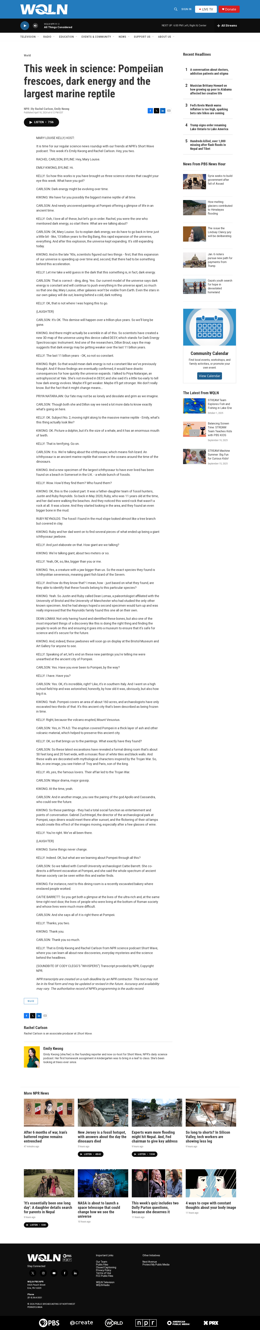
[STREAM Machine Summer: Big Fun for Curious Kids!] (194, 456)
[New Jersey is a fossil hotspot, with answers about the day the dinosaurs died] (103, 1113)
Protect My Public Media (156, 1264)
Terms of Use (103, 1273)
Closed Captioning (106, 1267)
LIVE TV (207, 9)
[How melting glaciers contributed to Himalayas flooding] (194, 207)
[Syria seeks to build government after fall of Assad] (194, 181)
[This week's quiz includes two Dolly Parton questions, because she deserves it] (157, 1183)
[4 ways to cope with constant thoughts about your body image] (211, 1183)
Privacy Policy (103, 1270)
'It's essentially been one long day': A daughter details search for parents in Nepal (48, 1207)
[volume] (35, 26)
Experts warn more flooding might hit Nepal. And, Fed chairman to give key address (155, 1136)
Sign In (186, 9)
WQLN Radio (103, 1285)
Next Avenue (150, 1261)
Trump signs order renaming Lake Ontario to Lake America (209, 127)
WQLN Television (105, 1282)
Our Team (101, 1261)
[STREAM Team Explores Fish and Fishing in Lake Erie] (194, 406)
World (27, 55)
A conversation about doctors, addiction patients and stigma (209, 71)
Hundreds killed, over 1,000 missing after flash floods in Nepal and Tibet (208, 145)
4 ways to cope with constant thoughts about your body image (211, 1205)
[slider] (41, 25)
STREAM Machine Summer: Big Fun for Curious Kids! (219, 454)
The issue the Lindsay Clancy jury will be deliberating (219, 232)
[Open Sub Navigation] (38, 36)
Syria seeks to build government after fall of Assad (220, 179)
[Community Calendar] (209, 327)
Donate (230, 9)
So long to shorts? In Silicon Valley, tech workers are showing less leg (208, 1136)
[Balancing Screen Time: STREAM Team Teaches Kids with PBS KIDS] (194, 429)
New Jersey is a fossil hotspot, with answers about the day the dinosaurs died (102, 1136)
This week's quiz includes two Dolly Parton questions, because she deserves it (155, 1207)
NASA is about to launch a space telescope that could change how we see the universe (99, 1210)
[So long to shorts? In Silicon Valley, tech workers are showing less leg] (211, 1113)
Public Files (102, 1264)
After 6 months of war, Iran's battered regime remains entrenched (45, 1136)
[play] (25, 26)
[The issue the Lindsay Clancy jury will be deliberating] (194, 234)
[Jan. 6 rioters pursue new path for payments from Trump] (194, 260)
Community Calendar (210, 353)
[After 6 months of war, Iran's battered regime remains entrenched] (49, 1113)
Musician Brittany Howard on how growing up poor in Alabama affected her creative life (211, 89)
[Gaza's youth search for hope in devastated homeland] (194, 286)
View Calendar (209, 376)
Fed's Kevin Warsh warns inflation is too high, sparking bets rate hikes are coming (209, 109)
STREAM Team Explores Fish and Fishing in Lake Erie (220, 404)
